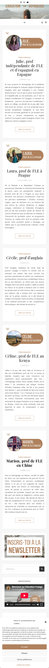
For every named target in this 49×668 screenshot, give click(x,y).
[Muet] (38, 604)
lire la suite (24, 129)
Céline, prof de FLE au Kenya (24, 358)
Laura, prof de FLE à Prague (24, 173)
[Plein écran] (41, 604)
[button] (45, 622)
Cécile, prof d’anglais (24, 257)
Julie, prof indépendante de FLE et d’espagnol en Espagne (24, 68)
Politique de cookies (23, 665)
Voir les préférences (24, 659)
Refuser (24, 653)
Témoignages (24, 57)
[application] (24, 595)
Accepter (24, 647)
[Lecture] (7, 604)
